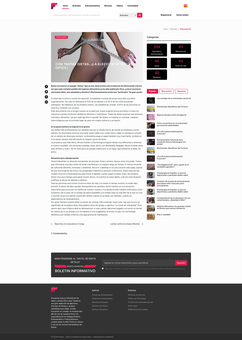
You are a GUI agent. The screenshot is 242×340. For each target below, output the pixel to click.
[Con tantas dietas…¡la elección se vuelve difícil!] (97, 57)
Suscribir (181, 263)
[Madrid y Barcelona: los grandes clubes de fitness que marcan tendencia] (151, 208)
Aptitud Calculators (100, 309)
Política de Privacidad (137, 298)
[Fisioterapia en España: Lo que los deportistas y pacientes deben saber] (151, 175)
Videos (119, 6)
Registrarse (166, 15)
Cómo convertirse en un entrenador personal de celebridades (172, 124)
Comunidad (132, 6)
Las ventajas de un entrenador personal (174, 98)
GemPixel (109, 337)
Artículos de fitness (100, 306)
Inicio (65, 6)
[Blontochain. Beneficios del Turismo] (151, 109)
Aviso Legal (132, 306)
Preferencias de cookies (138, 309)
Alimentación (61, 37)
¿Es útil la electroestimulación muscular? (170, 132)
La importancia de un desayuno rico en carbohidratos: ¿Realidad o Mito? (173, 199)
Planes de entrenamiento (102, 295)
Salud (157, 63)
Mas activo (167, 91)
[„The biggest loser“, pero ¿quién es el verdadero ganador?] (151, 167)
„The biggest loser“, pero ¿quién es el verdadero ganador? (173, 166)
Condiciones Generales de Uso (140, 302)
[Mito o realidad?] (151, 217)
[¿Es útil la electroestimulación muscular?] (151, 134)
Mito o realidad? (164, 214)
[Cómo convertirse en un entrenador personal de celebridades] (151, 125)
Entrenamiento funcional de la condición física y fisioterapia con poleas (171, 142)
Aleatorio (181, 91)
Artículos (76, 6)
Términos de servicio (136, 295)
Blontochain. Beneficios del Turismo (172, 107)
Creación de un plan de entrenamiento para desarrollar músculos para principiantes (173, 183)
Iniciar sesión (182, 15)
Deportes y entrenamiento (157, 50)
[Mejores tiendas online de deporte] (151, 117)
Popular (152, 91)
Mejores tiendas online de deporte (171, 115)
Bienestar (157, 74)
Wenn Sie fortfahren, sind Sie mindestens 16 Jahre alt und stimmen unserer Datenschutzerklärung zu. (145, 269)
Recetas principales (100, 302)
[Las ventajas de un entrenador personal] (151, 100)
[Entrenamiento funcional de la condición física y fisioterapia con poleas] (151, 142)
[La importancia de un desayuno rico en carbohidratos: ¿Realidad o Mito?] (151, 200)
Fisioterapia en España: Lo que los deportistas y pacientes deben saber (172, 174)
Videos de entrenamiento (102, 298)
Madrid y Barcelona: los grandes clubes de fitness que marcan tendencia (174, 207)
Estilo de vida (180, 63)
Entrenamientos (92, 6)
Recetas (108, 6)
